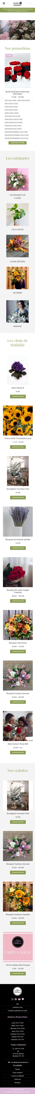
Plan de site (8, 1092)
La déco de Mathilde (17, 1076)
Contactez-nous (18, 1007)
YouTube (19, 999)
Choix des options (18, 396)
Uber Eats (23, 999)
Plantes (17, 1069)
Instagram (12, 999)
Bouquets (18, 1082)
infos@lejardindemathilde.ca (20, 1062)
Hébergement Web (19, 1092)
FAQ (17, 1004)
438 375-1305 (19, 1049)
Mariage (17, 326)
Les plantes (17, 229)
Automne (17, 293)
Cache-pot (17, 1079)
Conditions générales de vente (17, 1011)
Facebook (16, 999)
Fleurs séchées (17, 262)
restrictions (18, 10)
